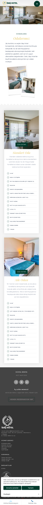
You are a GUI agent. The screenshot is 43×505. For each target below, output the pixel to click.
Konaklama (6, 443)
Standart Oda (21, 153)
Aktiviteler (7, 446)
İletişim (5, 450)
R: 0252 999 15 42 (8, 435)
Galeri (4, 448)
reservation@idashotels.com (13, 431)
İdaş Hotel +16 (8, 459)
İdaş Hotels (7, 457)
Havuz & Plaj (7, 445)
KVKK (4, 468)
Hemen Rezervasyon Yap (21, 399)
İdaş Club (5, 460)
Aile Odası (21, 280)
